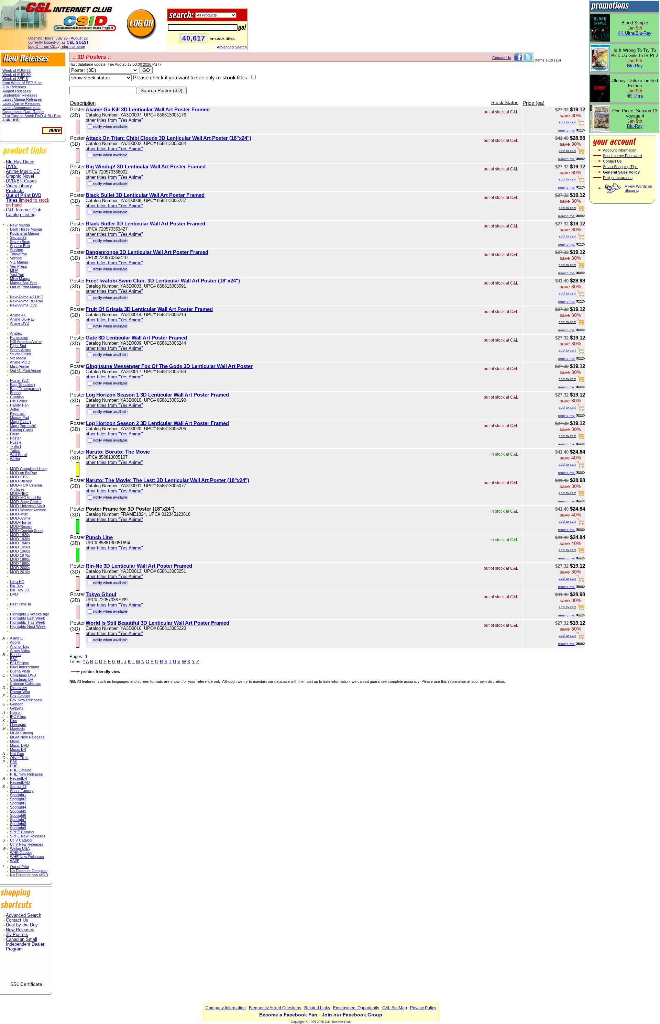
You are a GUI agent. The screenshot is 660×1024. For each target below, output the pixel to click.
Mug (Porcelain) (23, 426)
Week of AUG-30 (16, 75)
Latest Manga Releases (22, 99)
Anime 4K (18, 315)
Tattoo (15, 450)
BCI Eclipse (19, 663)
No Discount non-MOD (29, 875)
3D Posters (17, 934)
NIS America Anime (26, 342)
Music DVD (19, 745)
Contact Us (17, 920)
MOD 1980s (20, 559)
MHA (14, 270)
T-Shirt (15, 446)
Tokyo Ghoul (101, 594)
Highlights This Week (27, 622)
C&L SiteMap (394, 1007)
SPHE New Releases (27, 836)
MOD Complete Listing (28, 469)
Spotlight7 (18, 819)
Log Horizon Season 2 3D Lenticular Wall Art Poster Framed (157, 423)
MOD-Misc (19, 514)
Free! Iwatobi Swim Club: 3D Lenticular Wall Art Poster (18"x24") (163, 280)
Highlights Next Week (28, 626)
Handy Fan (19, 405)
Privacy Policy (423, 1007)
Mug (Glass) (20, 422)
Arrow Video (20, 650)
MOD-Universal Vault (27, 506)
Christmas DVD (23, 675)
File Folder (19, 401)
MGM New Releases (27, 737)
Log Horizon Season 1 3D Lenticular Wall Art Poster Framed (157, 395)
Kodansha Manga (24, 233)
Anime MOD (20, 362)
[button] (26, 969)
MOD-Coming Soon (26, 530)
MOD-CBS (19, 477)
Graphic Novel (20, 176)
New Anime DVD (23, 305)
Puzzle (15, 442)
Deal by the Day (22, 925)
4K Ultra (635, 96)
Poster (15, 438)
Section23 (18, 237)
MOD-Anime (20, 518)
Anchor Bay (20, 646)
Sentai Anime (20, 350)
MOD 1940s (20, 543)
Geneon (16, 704)
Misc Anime (19, 366)
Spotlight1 (18, 795)
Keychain (17, 413)
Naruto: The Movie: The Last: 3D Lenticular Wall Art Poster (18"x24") (167, 480)
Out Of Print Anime (25, 370)
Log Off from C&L (42, 46)
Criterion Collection (25, 683)
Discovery (18, 688)
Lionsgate (18, 725)
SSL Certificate (26, 984)
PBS (13, 762)
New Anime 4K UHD (26, 297)
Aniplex (16, 333)
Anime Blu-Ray (22, 319)
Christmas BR (21, 679)
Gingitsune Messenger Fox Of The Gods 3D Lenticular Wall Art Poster (169, 366)
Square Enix (20, 246)
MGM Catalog (21, 733)
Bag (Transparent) (25, 389)
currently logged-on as (58, 42)
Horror (15, 712)
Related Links (317, 1007)
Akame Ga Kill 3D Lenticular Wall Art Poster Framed (148, 109)
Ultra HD (17, 582)
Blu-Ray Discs (20, 161)
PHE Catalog (20, 770)
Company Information (226, 1007)
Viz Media (18, 358)
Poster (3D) (20, 380)
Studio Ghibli (20, 354)
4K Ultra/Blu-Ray (634, 33)
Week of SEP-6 (15, 79)
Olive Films (19, 758)
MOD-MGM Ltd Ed (25, 498)
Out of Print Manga (25, 287)
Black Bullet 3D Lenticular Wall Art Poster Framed (145, 195)
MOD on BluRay (23, 473)
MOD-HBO (19, 493)
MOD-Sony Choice (26, 502)
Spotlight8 (18, 824)
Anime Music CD (23, 171)
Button (15, 393)
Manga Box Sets (23, 283)
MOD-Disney (21, 481)
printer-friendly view (100, 671)
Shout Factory (22, 791)
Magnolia (17, 729)
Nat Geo (17, 754)
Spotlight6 (18, 815)
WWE (14, 861)
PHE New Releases (26, 774)
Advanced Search (232, 47)
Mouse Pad (19, 417)
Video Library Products (19, 188)
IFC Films (18, 716)
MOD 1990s (20, 563)
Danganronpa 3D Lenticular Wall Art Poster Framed (147, 252)
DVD (14, 594)
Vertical (16, 258)
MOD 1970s (20, 555)
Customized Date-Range (23, 112)
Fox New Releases (26, 700)
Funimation (19, 337)
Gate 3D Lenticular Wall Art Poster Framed (136, 338)
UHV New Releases (26, 844)
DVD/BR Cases (21, 181)
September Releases (19, 95)
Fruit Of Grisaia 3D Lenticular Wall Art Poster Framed (149, 309)
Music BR (18, 749)
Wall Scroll (18, 455)
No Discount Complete (28, 871)
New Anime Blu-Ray (26, 301)
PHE (14, 766)
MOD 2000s (20, 568)
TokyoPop (18, 254)
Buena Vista (20, 671)
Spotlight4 (18, 807)
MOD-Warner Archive (28, 510)
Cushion (17, 397)
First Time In (20, 604)
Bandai (15, 655)
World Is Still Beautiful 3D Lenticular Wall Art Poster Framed (157, 623)
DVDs (12, 166)
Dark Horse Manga (26, 229)
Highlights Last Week (27, 618)
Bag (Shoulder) (22, 384)
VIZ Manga (19, 262)
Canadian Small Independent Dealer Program (25, 944)
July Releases (14, 87)
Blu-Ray (16, 586)
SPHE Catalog (22, 832)
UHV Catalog (21, 840)
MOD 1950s (20, 547)
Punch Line (99, 537)
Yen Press (18, 266)
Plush (14, 434)
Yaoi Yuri (17, 274)
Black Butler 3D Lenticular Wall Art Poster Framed (145, 223)
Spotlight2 (18, 799)
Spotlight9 (18, 828)
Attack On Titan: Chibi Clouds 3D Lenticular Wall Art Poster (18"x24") (168, 138)
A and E (16, 638)
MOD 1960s (20, 551)
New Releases (20, 929)
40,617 (193, 38)
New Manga (20, 225)
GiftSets (16, 708)
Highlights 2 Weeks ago (29, 614)
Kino (13, 721)
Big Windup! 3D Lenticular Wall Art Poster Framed (146, 166)
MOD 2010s (20, 572)
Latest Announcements (21, 107)
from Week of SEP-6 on (22, 83)
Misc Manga (20, 279)
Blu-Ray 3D (19, 590)
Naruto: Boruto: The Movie (118, 452)
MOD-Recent (21, 526)
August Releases (16, 91)
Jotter (15, 409)
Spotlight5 (18, 811)
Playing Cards (21, 430)
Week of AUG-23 (16, 70)
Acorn (15, 642)
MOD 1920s (20, 535)
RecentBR (18, 778)
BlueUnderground (24, 667)
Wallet (15, 459)
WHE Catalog (21, 852)
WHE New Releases (27, 857)
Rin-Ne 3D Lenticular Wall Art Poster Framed (139, 566)
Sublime (16, 250)
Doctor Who (20, 692)
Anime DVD (19, 323)
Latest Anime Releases (21, 103)
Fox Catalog (20, 696)
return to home (72, 46)
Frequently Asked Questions (275, 1007)
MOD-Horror (20, 522)
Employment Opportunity (356, 1007)
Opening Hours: (58, 38)
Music (15, 741)
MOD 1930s (20, 539)
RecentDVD (20, 782)
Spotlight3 (18, 803)
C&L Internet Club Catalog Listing (23, 212)
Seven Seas (20, 242)
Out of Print (19, 867)
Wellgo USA (20, 848)
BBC (14, 659)
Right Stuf (18, 346)
